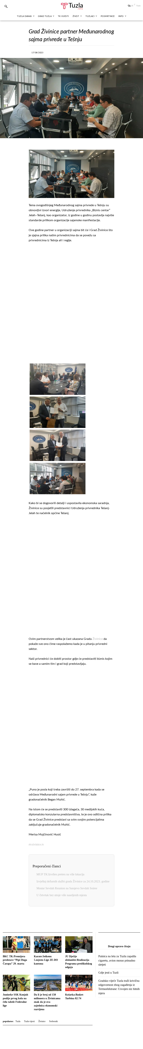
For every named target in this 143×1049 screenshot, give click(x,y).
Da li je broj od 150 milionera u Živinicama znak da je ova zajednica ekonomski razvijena (47, 1002)
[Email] (92, 919)
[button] (6, 6)
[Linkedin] (89, 52)
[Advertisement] (71, 303)
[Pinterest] (98, 52)
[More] (107, 52)
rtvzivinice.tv (36, 844)
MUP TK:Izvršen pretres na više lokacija (60, 874)
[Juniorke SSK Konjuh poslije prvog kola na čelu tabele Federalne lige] (16, 983)
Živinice (98, 638)
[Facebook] (55, 52)
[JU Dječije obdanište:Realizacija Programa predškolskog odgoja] (79, 944)
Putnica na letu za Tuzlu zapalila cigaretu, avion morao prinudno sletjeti (117, 960)
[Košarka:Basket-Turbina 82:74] (79, 983)
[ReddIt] (84, 919)
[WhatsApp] (81, 52)
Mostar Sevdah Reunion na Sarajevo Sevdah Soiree (66, 888)
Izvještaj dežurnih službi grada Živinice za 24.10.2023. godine (72, 881)
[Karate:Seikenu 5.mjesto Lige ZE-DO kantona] (47, 944)
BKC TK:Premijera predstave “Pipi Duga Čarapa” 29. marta (15, 960)
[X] (63, 52)
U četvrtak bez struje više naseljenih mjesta (61, 895)
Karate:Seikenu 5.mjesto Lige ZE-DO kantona (46, 960)
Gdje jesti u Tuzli (108, 972)
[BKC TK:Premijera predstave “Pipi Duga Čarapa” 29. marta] (16, 944)
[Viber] (72, 52)
